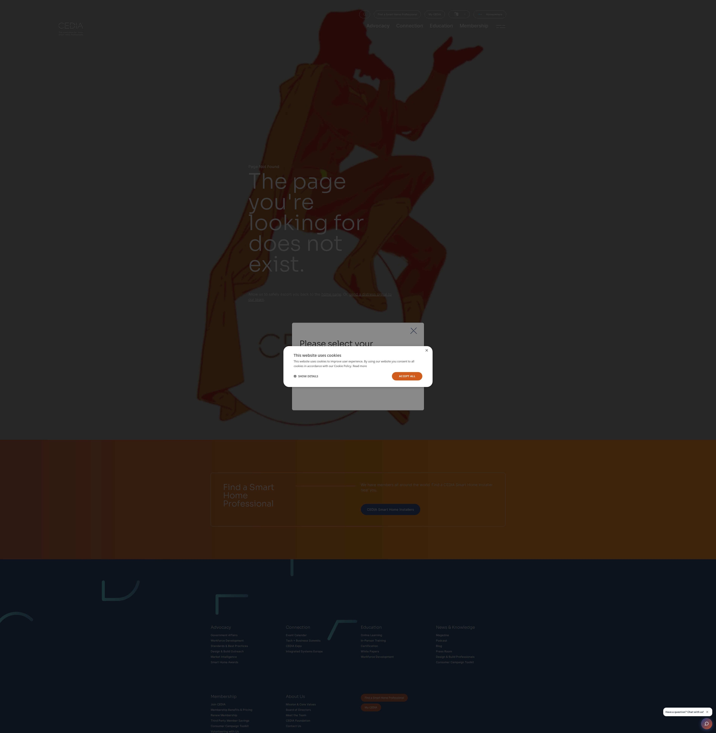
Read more (360, 366)
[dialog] (358, 366)
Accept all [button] (407, 376)
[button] (306, 376)
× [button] (426, 350)
